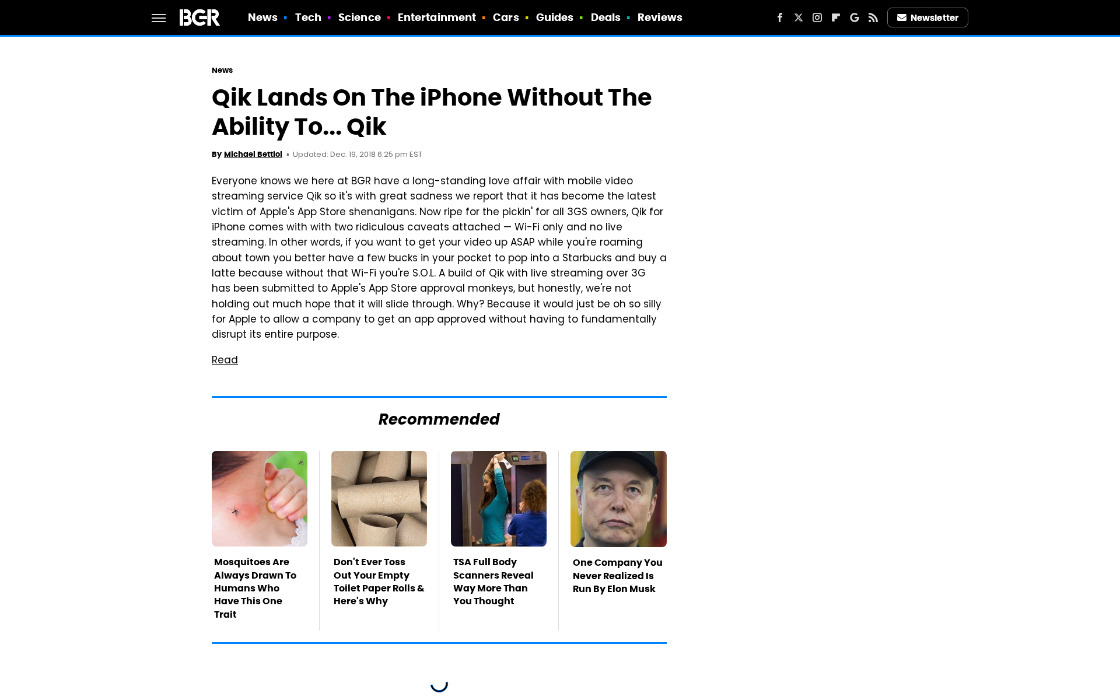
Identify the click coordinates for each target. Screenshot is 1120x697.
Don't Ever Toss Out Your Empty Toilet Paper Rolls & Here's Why (379, 581)
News (263, 17)
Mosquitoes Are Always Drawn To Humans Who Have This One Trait (255, 588)
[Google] (854, 17)
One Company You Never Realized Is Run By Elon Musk (618, 575)
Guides (555, 17)
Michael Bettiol (253, 154)
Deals (606, 17)
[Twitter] (798, 17)
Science (359, 17)
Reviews (660, 17)
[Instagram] (817, 17)
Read (225, 361)
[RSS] (873, 17)
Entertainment (437, 17)
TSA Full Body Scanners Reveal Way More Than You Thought (493, 581)
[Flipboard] (836, 17)
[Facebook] (780, 17)
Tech (308, 17)
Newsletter (934, 17)
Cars (506, 17)
